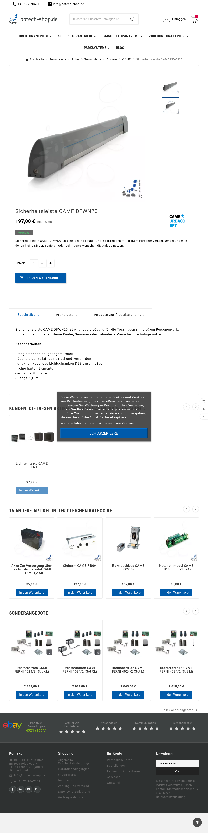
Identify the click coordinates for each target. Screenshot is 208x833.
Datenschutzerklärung (74, 791)
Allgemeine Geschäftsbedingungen (75, 761)
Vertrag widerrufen (72, 797)
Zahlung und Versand (73, 786)
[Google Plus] (37, 789)
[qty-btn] (50, 263)
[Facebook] (12, 789)
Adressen (113, 777)
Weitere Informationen (79, 423)
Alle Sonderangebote (181, 710)
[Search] (132, 19)
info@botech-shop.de (29, 775)
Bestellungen (116, 765)
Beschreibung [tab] (28, 315)
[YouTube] (29, 789)
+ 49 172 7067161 (27, 781)
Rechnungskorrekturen (123, 771)
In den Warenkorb (31, 490)
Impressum (66, 780)
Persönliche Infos (119, 760)
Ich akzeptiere (104, 433)
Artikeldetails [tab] (66, 315)
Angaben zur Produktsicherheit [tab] (119, 315)
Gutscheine (115, 782)
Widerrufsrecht (69, 774)
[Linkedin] (20, 789)
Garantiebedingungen (73, 769)
